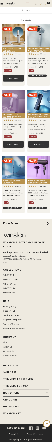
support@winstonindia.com (15, 256)
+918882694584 (10, 259)
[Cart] (46, 4)
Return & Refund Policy (14, 328)
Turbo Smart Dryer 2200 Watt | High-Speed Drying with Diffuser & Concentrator (38, 182)
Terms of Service (11, 324)
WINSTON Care (10, 279)
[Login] (41, 4)
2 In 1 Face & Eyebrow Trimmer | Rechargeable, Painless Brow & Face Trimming (12, 50)
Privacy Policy (9, 306)
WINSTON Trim (10, 275)
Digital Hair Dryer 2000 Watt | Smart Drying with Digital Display (38, 50)
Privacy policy (14, 434)
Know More (10, 223)
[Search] (36, 4)
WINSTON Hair (10, 284)
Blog (5, 342)
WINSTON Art (9, 288)
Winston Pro (9, 292)
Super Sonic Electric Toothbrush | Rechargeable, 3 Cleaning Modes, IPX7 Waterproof (12, 182)
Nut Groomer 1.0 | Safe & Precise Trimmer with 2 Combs (38, 116)
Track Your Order (11, 315)
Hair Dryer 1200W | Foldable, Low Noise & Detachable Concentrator (13, 116)
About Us (7, 346)
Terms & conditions (35, 434)
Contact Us (8, 351)
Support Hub (9, 311)
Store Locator (10, 355)
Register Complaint (12, 319)
